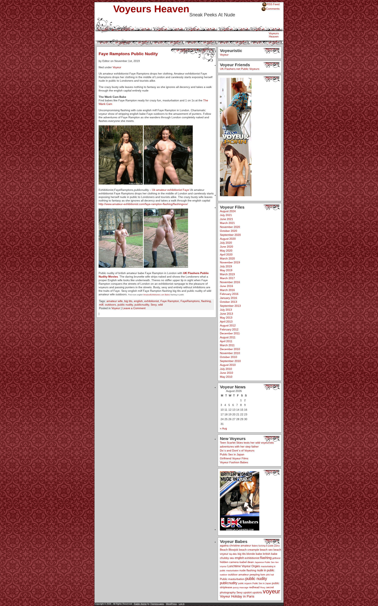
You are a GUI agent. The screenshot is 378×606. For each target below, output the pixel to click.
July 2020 (226, 242)
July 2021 (226, 215)
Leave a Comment (133, 308)
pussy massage (240, 587)
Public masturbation (232, 579)
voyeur (271, 591)
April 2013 (226, 321)
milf (101, 304)
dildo (232, 558)
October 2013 (228, 301)
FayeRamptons (190, 301)
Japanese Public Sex (265, 562)
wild (160, 304)
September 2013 (230, 305)
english (138, 301)
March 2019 (227, 274)
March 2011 (227, 345)
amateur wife (115, 301)
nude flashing (247, 570)
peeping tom (257, 574)
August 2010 (228, 364)
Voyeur (117, 67)
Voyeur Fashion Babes (234, 462)
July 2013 (226, 309)
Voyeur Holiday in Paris (237, 596)
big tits (128, 301)
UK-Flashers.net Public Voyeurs (239, 68)
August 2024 (228, 211)
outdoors (110, 304)
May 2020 (226, 250)
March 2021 (227, 223)
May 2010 (226, 376)
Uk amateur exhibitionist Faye (170, 189)
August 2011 (227, 337)
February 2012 (229, 329)
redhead (254, 587)
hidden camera (229, 562)
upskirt (247, 592)
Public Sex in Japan (232, 454)
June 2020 (226, 246)
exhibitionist (151, 301)
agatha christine (230, 545)
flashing (206, 301)
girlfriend (276, 558)
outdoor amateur (238, 574)
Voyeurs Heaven (151, 8)
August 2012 (228, 325)
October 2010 (228, 357)
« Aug (223, 428)
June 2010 (226, 372)
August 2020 (228, 238)
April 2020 (226, 254)
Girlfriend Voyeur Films (234, 458)
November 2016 (230, 282)
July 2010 (226, 368)
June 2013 (226, 313)
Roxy (262, 587)
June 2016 (226, 286)
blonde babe (254, 553)
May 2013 (226, 317)
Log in (181, 604)
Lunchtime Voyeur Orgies (243, 566)
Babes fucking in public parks (266, 545)
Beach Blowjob (229, 549)
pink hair (270, 574)
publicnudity (141, 304)
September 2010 (230, 361)
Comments (273, 8)
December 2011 (230, 333)
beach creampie (249, 549)
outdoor (223, 574)
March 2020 (227, 258)
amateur (246, 545)
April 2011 (226, 341)
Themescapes (157, 604)
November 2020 (230, 226)
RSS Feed (273, 4)
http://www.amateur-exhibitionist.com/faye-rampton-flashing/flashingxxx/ (143, 204)
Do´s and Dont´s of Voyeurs (237, 450)
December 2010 (230, 349)
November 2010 (230, 353)
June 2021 (226, 219)
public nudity (125, 304)
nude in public (265, 570)
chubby (224, 558)
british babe (270, 553)
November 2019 (230, 262)
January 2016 (228, 297)
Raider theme (140, 604)
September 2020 (230, 234)
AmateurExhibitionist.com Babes (156, 295)
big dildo (233, 554)
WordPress (171, 604)
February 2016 (229, 294)
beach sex (266, 549)
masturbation (232, 570)
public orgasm (245, 583)
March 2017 (227, 278)
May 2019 (226, 270)
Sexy (154, 304)
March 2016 (227, 290)
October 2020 (228, 230)
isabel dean (246, 562)
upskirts (257, 592)
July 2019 (226, 266)
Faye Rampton (169, 301)
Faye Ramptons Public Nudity (128, 53)
